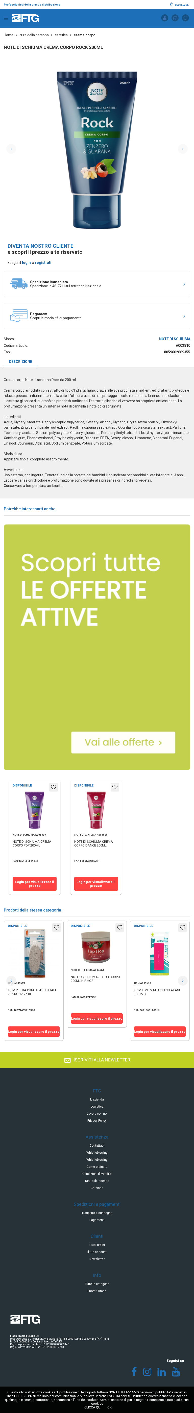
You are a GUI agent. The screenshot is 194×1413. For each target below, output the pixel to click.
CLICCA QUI (92, 1407)
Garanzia (97, 1188)
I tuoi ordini (97, 1245)
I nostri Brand (97, 1291)
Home (8, 35)
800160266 (181, 5)
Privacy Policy (97, 1120)
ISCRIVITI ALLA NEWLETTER (101, 1059)
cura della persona (34, 35)
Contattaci (97, 1145)
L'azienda (97, 1099)
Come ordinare (97, 1167)
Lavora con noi (97, 1113)
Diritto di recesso (97, 1181)
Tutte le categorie (97, 1284)
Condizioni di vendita (97, 1174)
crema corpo (84, 35)
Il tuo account (97, 1252)
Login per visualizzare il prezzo (34, 884)
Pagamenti (97, 1220)
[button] (11, 981)
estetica (61, 35)
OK (109, 1407)
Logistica (97, 1106)
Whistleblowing (97, 1152)
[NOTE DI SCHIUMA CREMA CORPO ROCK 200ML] (97, 149)
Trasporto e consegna (97, 1213)
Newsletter (97, 1259)
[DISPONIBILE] (34, 977)
